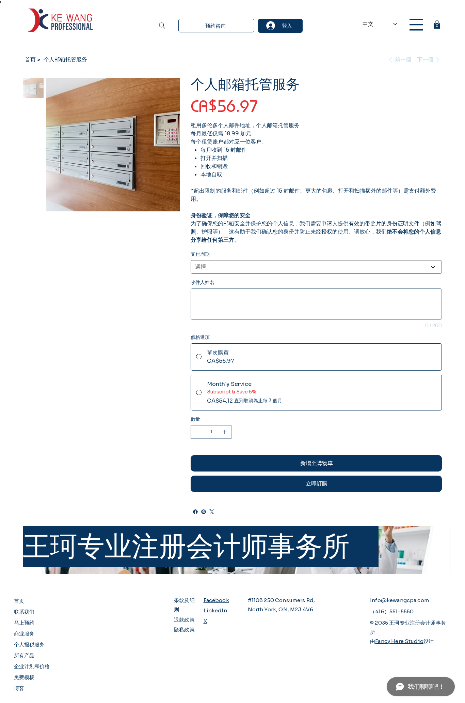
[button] (436, 24)
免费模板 (24, 677)
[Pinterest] (203, 511)
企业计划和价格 (32, 666)
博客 (19, 688)
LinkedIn (215, 610)
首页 (19, 601)
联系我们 (24, 612)
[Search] (162, 25)
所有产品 (24, 655)
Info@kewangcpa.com (399, 600)
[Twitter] (211, 511)
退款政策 (184, 619)
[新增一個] (224, 432)
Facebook (216, 600)
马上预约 (24, 622)
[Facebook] (195, 511)
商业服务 (24, 633)
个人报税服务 (29, 644)
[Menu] (416, 24)
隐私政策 (184, 629)
